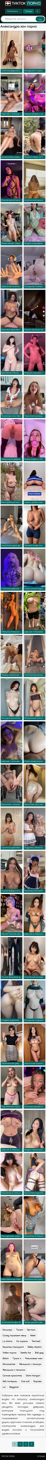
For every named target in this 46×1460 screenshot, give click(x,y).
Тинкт (19, 1330)
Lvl (4, 1387)
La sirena (7, 1341)
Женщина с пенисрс (30, 1364)
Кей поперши (10, 1381)
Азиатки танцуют (13, 1347)
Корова (37, 1381)
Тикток (25, 3)
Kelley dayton (35, 1347)
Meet (33, 1335)
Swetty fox (25, 1353)
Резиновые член (34, 1358)
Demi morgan (33, 1376)
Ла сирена (22, 1341)
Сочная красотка (12, 1376)
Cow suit (25, 1381)
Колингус (7, 1330)
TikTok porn (8, 1456)
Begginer (14, 1387)
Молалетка (9, 1364)
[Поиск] (40, 19)
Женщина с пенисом (14, 1370)
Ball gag (39, 1353)
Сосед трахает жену (14, 1335)
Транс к (17, 1358)
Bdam (6, 1358)
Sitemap (41, 1456)
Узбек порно (9, 1353)
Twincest (36, 1341)
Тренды (28, 11)
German (31, 1330)
